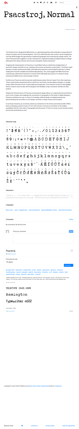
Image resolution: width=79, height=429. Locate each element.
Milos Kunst (12, 254)
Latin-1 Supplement (20, 210)
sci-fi (50, 272)
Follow (71, 219)
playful (31, 272)
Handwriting (45, 386)
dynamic (53, 270)
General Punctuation (65, 210)
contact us (34, 426)
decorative (37, 272)
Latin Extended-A (34, 210)
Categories (58, 386)
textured (60, 270)
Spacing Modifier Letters (49, 210)
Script (38, 386)
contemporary (10, 272)
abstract (24, 274)
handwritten (27, 270)
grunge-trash (10, 270)
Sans (34, 386)
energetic (24, 272)
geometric (31, 274)
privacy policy (50, 426)
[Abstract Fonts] (6, 2)
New (30, 386)
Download (68, 265)
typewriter (19, 270)
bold (66, 272)
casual (18, 272)
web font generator (68, 426)
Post (71, 231)
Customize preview (70, 29)
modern (61, 272)
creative (38, 274)
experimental (10, 274)
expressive (45, 270)
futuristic (45, 272)
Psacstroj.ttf (11, 311)
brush (34, 270)
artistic (39, 270)
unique (18, 274)
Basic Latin (9, 210)
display (55, 272)
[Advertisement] (39, 40)
